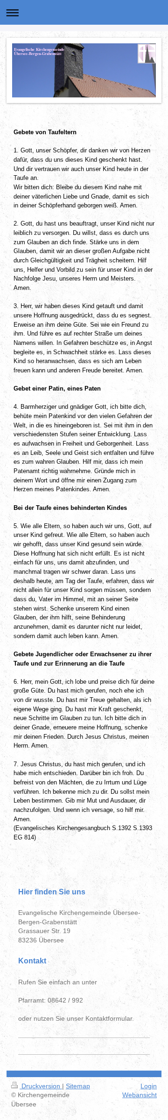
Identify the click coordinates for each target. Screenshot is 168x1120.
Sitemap (78, 1086)
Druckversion (41, 1086)
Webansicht (139, 1095)
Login (148, 1086)
